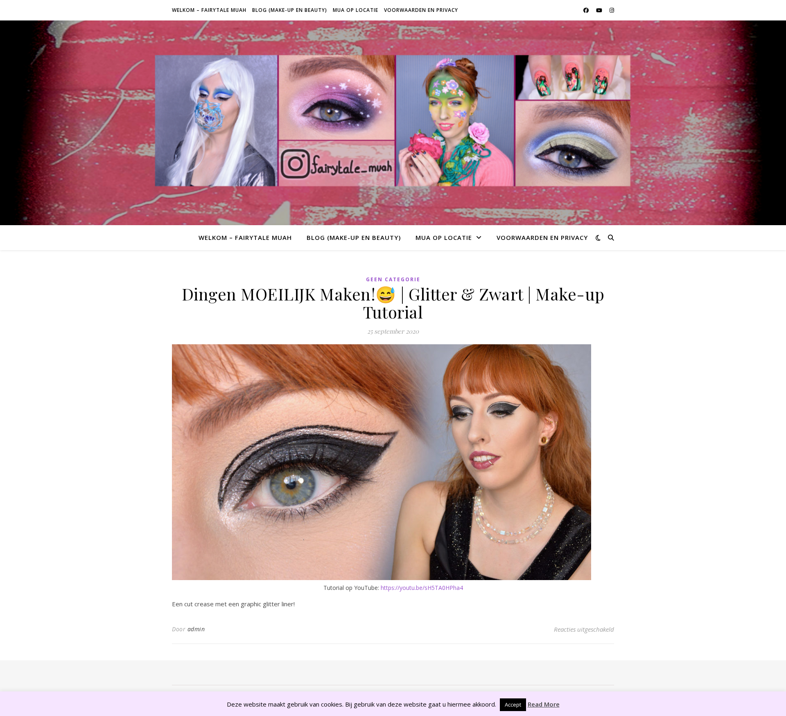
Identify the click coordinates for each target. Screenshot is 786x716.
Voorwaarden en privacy (421, 10)
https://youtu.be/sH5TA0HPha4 (422, 588)
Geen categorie (393, 279)
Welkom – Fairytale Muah (209, 10)
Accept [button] (513, 704)
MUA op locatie (355, 10)
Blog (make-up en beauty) (289, 10)
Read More (544, 704)
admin (196, 629)
